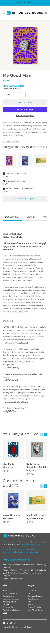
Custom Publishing (34, 607)
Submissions (32, 604)
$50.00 (30, 474)
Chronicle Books (25, 627)
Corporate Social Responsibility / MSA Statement (20, 552)
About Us (6, 590)
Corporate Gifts (8, 607)
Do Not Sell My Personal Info (24, 549)
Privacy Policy (8, 549)
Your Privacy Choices (35, 610)
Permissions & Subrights (11, 610)
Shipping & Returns (35, 596)
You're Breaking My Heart (16, 180)
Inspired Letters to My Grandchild (19, 188)
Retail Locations (33, 599)
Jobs (29, 601)
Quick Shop (13, 454)
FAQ (29, 593)
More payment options (25, 115)
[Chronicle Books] (25, 13)
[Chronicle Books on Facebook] (4, 623)
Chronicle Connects (10, 593)
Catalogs (6, 604)
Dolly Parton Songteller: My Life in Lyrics (36, 467)
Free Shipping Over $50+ (25, 3)
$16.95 (29, 522)
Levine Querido (11, 88)
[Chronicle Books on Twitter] (7, 623)
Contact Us (32, 590)
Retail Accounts (8, 596)
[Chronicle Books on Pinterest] (11, 623)
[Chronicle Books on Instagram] (15, 623)
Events (5, 612)
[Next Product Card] (45, 434)
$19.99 (6, 471)
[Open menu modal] (4, 13)
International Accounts (11, 599)
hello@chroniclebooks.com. (30, 544)
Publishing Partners (9, 601)
